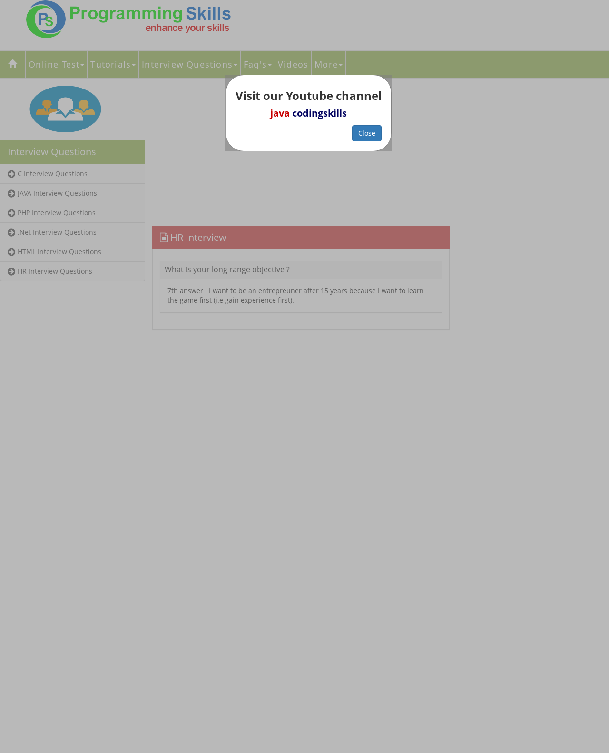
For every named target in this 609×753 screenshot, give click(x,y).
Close (366, 133)
